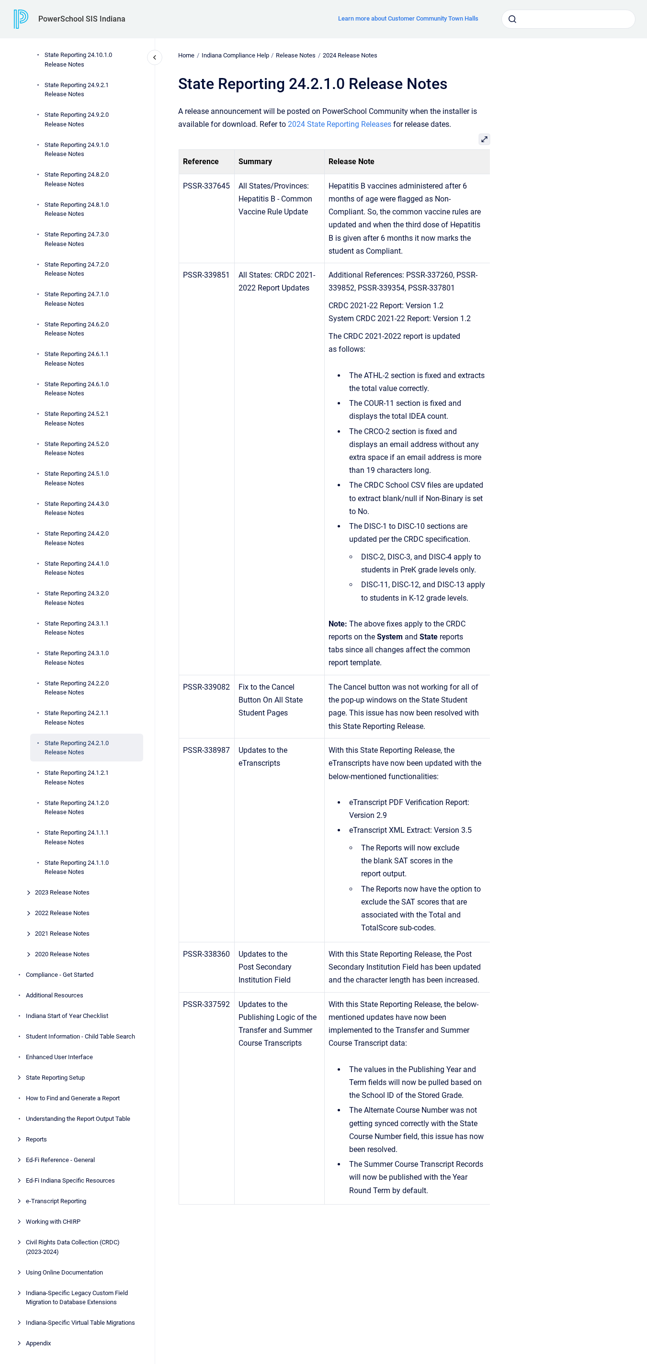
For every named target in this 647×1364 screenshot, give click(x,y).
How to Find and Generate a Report (73, 1098)
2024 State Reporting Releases (339, 124)
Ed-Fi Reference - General (60, 1159)
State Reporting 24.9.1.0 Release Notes (77, 149)
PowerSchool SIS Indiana (81, 18)
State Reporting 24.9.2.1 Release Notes (77, 89)
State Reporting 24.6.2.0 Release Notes (77, 328)
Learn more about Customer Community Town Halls (408, 18)
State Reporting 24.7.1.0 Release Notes (77, 299)
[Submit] (512, 19)
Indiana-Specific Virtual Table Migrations (80, 1322)
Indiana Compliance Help (235, 55)
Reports (36, 1139)
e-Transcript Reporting (56, 1201)
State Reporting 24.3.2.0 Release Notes (77, 598)
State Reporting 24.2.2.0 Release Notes (77, 687)
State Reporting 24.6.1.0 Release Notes (77, 388)
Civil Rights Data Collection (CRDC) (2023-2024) (73, 1247)
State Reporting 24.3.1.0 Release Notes (77, 657)
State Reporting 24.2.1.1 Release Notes (77, 717)
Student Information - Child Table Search (80, 1036)
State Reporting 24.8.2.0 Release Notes (77, 179)
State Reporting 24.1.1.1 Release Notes (77, 837)
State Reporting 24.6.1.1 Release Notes (77, 358)
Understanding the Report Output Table (78, 1118)
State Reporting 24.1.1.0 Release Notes (77, 867)
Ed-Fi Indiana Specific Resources (70, 1180)
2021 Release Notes (62, 933)
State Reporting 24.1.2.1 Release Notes (77, 777)
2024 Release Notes (350, 55)
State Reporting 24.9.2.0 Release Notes (77, 119)
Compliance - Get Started (59, 974)
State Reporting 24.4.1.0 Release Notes (77, 567)
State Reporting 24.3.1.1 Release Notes (77, 627)
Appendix (38, 1343)
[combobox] (568, 19)
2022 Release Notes (62, 913)
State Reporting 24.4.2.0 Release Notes (77, 538)
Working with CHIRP (53, 1221)
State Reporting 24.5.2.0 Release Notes (77, 448)
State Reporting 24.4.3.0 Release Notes (77, 508)
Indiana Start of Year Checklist (67, 1015)
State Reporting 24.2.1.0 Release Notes (77, 747)
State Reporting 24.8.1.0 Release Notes (77, 209)
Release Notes (296, 55)
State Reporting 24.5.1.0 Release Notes (77, 478)
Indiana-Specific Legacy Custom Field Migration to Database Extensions (77, 1297)
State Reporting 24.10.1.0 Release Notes (78, 59)
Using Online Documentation (64, 1271)
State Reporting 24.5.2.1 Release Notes (77, 418)
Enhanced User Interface (59, 1057)
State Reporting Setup (55, 1077)
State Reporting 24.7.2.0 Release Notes (77, 268)
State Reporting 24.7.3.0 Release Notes (77, 239)
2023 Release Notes (62, 892)
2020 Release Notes (62, 954)
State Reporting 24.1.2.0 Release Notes (77, 807)
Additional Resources (54, 995)
